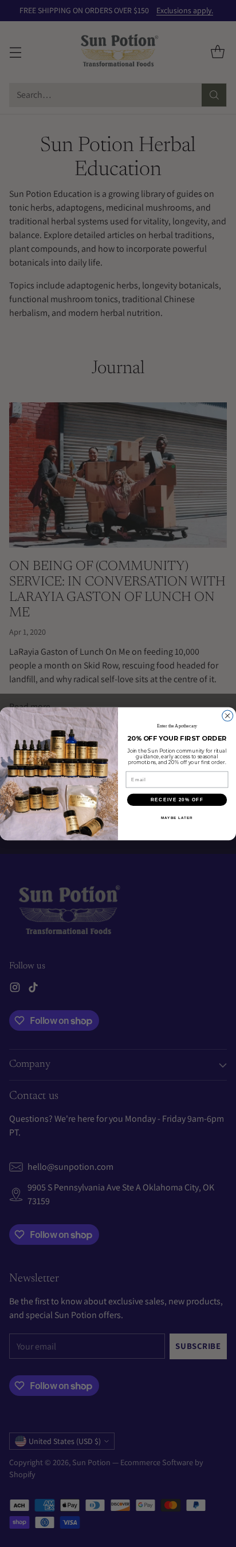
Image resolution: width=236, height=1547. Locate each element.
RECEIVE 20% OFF (177, 799)
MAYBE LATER (177, 818)
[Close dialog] (227, 715)
